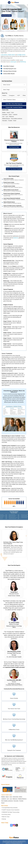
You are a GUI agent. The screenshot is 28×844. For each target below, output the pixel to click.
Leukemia (15, 114)
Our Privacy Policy (6, 814)
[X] (16, 825)
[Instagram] (14, 825)
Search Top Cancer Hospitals (14, 169)
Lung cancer (4, 54)
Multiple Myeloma (6, 118)
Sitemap (4, 819)
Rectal (14, 120)
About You (4, 93)
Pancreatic (5, 120)
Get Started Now (6, 15)
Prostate (10, 120)
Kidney (10, 114)
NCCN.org (23, 61)
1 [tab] (13, 562)
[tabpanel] (14, 543)
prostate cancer (21, 54)
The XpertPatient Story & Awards (9, 807)
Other (24, 95)
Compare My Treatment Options (14, 107)
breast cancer (11, 54)
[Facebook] (11, 825)
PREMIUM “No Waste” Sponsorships (10, 812)
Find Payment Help (14, 147)
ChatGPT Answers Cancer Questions (10, 810)
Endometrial (5, 114)
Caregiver (12, 95)
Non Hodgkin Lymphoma (15, 118)
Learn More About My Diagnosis (14, 103)
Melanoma (12, 116)
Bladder (4, 112)
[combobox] (14, 85)
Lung (7, 116)
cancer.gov (13, 61)
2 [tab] (15, 562)
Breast (9, 112)
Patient (4, 95)
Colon (12, 112)
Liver (4, 116)
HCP (18, 95)
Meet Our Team (5, 816)
